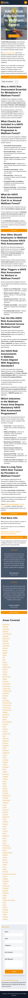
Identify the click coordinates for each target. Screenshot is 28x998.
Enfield (4, 655)
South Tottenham (11, 533)
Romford (5, 731)
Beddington (6, 881)
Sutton (4, 902)
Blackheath (6, 750)
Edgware (5, 788)
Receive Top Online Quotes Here (14, 537)
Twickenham (6, 886)
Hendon (5, 755)
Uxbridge (5, 919)
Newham (5, 669)
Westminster (6, 714)
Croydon (5, 876)
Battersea (5, 790)
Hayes (4, 905)
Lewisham (5, 760)
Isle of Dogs (6, 700)
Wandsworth (6, 817)
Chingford (11, 531)
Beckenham (6, 836)
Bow (4, 657)
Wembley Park (6, 795)
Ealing (4, 843)
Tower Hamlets (7, 676)
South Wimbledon (7, 852)
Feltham (5, 914)
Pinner (4, 867)
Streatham (5, 821)
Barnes (4, 838)
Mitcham (5, 859)
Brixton (4, 769)
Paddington (6, 745)
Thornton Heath (7, 847)
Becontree (5, 695)
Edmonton (3, 533)
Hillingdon (5, 909)
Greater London (7, 705)
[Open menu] (25, 2)
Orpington (5, 878)
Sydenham (5, 802)
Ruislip (4, 897)
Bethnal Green (6, 667)
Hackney (5, 650)
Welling (5, 786)
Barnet (4, 726)
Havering (5, 729)
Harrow (5, 840)
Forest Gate (6, 643)
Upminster (5, 798)
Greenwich (5, 724)
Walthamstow (4, 531)
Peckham (5, 743)
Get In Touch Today (14, 77)
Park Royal (6, 809)
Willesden (5, 762)
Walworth (5, 712)
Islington (5, 674)
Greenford (5, 862)
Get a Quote (13, 36)
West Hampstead (7, 721)
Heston (4, 895)
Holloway (5, 664)
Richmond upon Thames (9, 874)
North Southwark (7, 702)
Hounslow (5, 890)
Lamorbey (5, 814)
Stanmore (5, 824)
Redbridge (5, 641)
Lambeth (5, 771)
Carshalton (6, 888)
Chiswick (5, 831)
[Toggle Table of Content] (15, 82)
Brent (4, 736)
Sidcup (4, 819)
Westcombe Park (7, 710)
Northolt (5, 864)
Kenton (4, 826)
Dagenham (6, 740)
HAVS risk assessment (9, 52)
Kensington (6, 767)
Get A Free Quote (14, 612)
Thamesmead (6, 733)
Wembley (5, 812)
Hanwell (5, 857)
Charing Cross (6, 707)
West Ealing (6, 845)
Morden (5, 869)
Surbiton (5, 907)
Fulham (5, 805)
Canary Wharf (6, 683)
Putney (4, 828)
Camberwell (6, 752)
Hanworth (5, 912)
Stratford (5, 652)
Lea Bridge (6, 636)
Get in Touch (14, 513)
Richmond (5, 871)
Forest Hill (5, 793)
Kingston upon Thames (9, 900)
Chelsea (5, 764)
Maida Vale (6, 738)
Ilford (4, 660)
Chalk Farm (6, 693)
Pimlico (5, 757)
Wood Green (6, 645)
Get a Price (14, 230)
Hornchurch (6, 774)
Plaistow (5, 672)
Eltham (4, 783)
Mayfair (5, 719)
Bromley (5, 662)
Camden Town (6, 686)
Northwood (6, 893)
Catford (5, 781)
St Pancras (6, 681)
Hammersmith (6, 800)
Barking (5, 679)
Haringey (5, 648)
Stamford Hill (6, 638)
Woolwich (5, 717)
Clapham (5, 779)
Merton (4, 850)
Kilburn (4, 748)
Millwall (5, 698)
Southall (5, 883)
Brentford (5, 855)
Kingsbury (5, 776)
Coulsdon (5, 916)
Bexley (4, 833)
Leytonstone (17, 531)
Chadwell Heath (7, 691)
